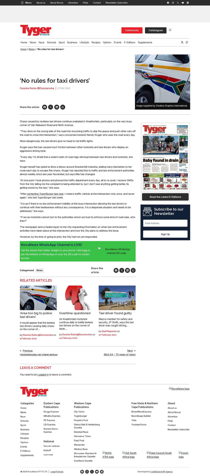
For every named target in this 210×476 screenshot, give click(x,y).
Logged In (43, 374)
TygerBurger (46, 193)
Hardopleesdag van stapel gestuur (39, 354)
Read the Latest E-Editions (165, 196)
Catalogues (156, 30)
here (85, 250)
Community (132, 30)
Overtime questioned (74, 313)
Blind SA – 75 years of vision (120, 354)
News (32, 49)
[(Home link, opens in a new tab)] (34, 392)
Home (23, 49)
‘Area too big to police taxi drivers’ (36, 315)
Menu (28, 2)
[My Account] (182, 42)
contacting (33, 193)
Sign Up (165, 234)
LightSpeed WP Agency (162, 471)
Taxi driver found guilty (115, 313)
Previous (28, 350)
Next (130, 350)
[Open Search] (187, 42)
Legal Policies (57, 471)
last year (58, 193)
